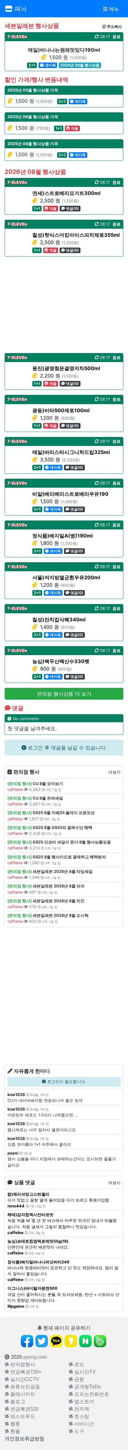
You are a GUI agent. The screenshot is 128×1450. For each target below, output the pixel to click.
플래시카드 (22, 1394)
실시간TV (84, 1371)
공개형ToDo (87, 1386)
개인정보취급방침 (24, 1438)
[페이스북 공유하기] (27, 1341)
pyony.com (35, 1357)
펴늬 (19, 8)
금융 (78, 1379)
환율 (14, 1431)
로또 (78, 1364)
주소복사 (114, 26)
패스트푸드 (22, 1416)
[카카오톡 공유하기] (56, 1341)
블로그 (17, 1401)
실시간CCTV (24, 1379)
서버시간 (83, 1423)
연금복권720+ (25, 1371)
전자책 (81, 1409)
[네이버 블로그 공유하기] (85, 1341)
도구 (78, 1431)
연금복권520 (24, 1409)
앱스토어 (83, 1401)
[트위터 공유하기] (41, 1341)
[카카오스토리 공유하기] (71, 1341)
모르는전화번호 (91, 1394)
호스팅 (81, 1416)
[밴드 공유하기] (100, 1341)
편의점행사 (22, 1364)
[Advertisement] (64, 304)
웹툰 (14, 1423)
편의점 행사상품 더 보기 (64, 694)
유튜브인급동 (24, 1386)
